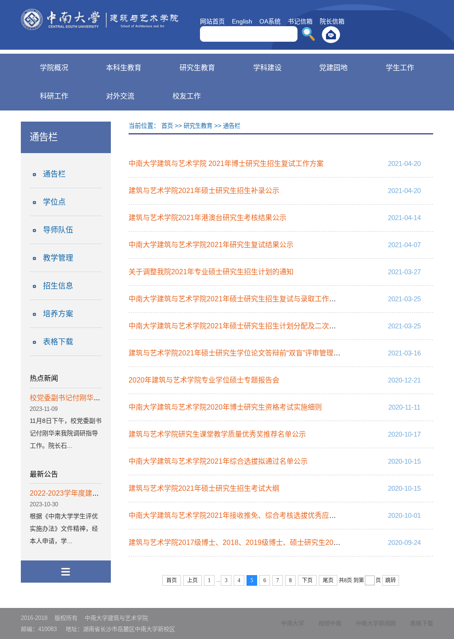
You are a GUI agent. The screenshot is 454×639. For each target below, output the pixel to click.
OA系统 (270, 21)
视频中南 (329, 623)
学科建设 (267, 67)
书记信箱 (300, 21)
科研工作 (54, 96)
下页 (307, 580)
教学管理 (58, 258)
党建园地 (333, 67)
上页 (192, 580)
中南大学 (292, 623)
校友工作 (186, 96)
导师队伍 (58, 230)
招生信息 (58, 286)
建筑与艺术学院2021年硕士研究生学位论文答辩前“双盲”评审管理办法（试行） (252, 353)
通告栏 (54, 174)
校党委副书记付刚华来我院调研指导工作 (93, 398)
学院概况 (54, 67)
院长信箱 (332, 21)
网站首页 (212, 21)
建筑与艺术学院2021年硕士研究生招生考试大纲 (204, 488)
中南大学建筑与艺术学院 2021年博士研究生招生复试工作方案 (226, 163)
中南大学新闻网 (376, 623)
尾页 (328, 580)
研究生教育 (197, 67)
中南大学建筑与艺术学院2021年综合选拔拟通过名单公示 (218, 461)
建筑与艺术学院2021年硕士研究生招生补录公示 (204, 190)
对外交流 (120, 96)
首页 (167, 125)
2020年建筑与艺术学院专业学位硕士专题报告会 (204, 380)
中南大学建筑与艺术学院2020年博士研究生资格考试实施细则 (225, 407)
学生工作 (400, 67)
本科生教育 (123, 67)
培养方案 (58, 314)
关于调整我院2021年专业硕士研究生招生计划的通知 (211, 272)
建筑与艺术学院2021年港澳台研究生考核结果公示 (207, 217)
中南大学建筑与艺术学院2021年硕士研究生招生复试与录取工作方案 (236, 299)
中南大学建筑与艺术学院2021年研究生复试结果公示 (211, 244)
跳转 (390, 580)
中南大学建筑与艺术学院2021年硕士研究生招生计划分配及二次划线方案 (243, 326)
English (242, 21)
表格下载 (58, 342)
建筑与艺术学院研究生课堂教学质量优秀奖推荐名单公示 (217, 434)
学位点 (54, 202)
